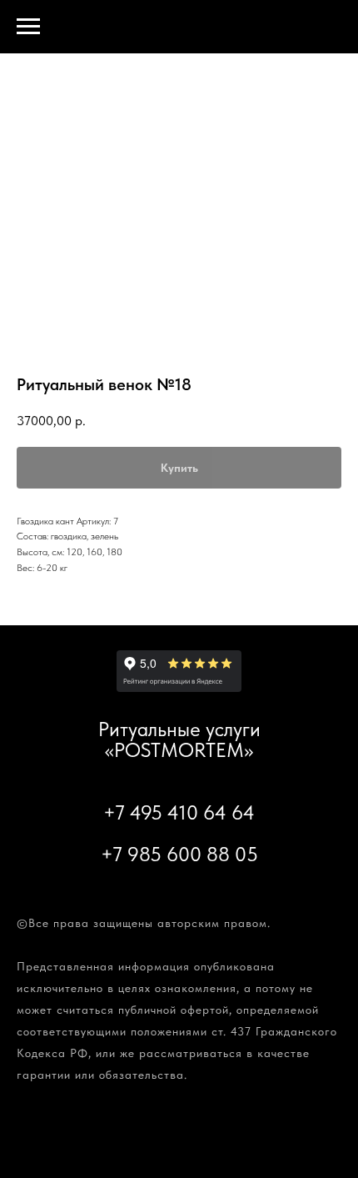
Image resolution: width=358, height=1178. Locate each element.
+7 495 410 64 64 (179, 812)
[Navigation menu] (28, 26)
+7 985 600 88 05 (179, 854)
